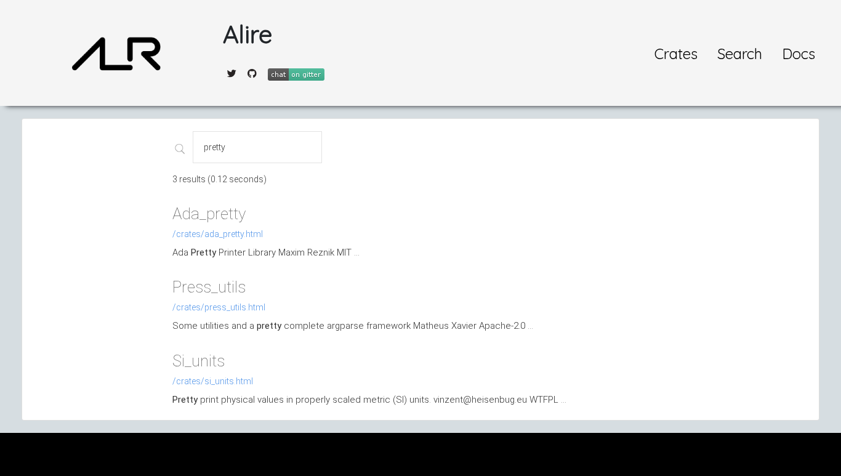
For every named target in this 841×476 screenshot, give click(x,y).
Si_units (198, 361)
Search (739, 53)
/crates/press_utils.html (218, 307)
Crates (676, 53)
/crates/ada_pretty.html (217, 234)
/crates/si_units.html (212, 381)
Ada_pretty (209, 213)
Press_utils (209, 287)
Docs (798, 53)
